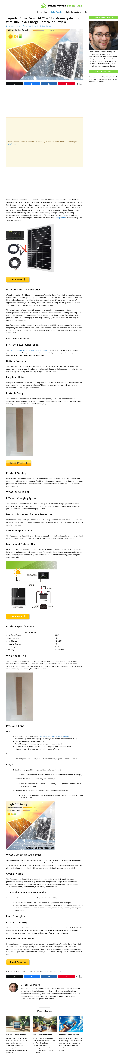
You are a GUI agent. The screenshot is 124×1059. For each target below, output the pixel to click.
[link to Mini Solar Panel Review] (18, 1024)
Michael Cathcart (32, 26)
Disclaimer (12, 144)
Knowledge (42, 12)
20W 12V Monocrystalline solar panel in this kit (28, 350)
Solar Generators (73, 12)
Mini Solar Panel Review (16, 1035)
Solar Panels (56, 12)
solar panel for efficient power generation (55, 736)
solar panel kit (60, 218)
